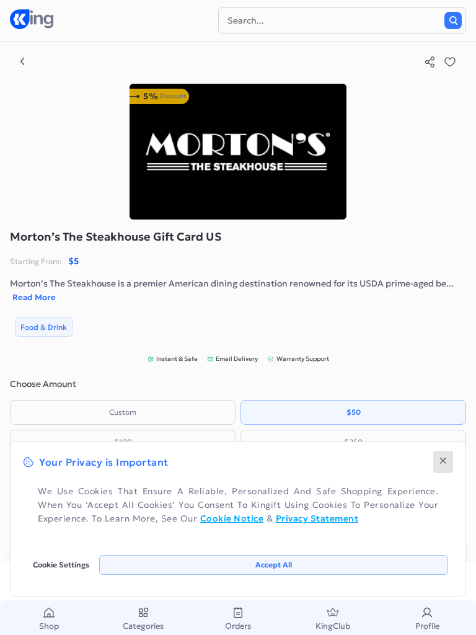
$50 (353, 412)
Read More (34, 297)
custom (122, 412)
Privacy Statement (317, 518)
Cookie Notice (232, 518)
